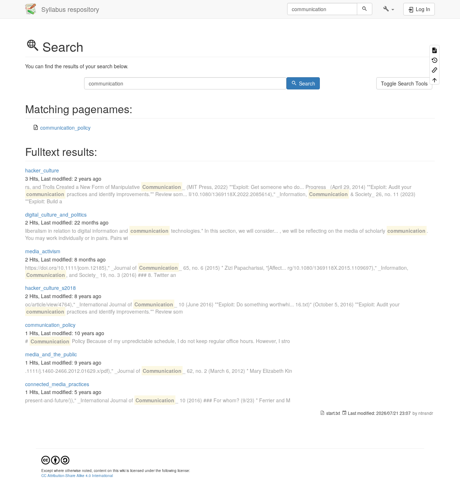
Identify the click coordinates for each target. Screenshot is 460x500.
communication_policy (65, 127)
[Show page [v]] (434, 49)
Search (307, 83)
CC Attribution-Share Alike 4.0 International (77, 475)
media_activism (42, 251)
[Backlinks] (434, 69)
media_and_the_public (51, 354)
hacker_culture (42, 170)
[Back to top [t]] (434, 79)
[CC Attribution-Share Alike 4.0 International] (55, 459)
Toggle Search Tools (404, 83)
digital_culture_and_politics (56, 214)
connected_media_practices (57, 384)
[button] (389, 9)
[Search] (364, 9)
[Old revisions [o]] (434, 59)
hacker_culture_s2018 (50, 287)
